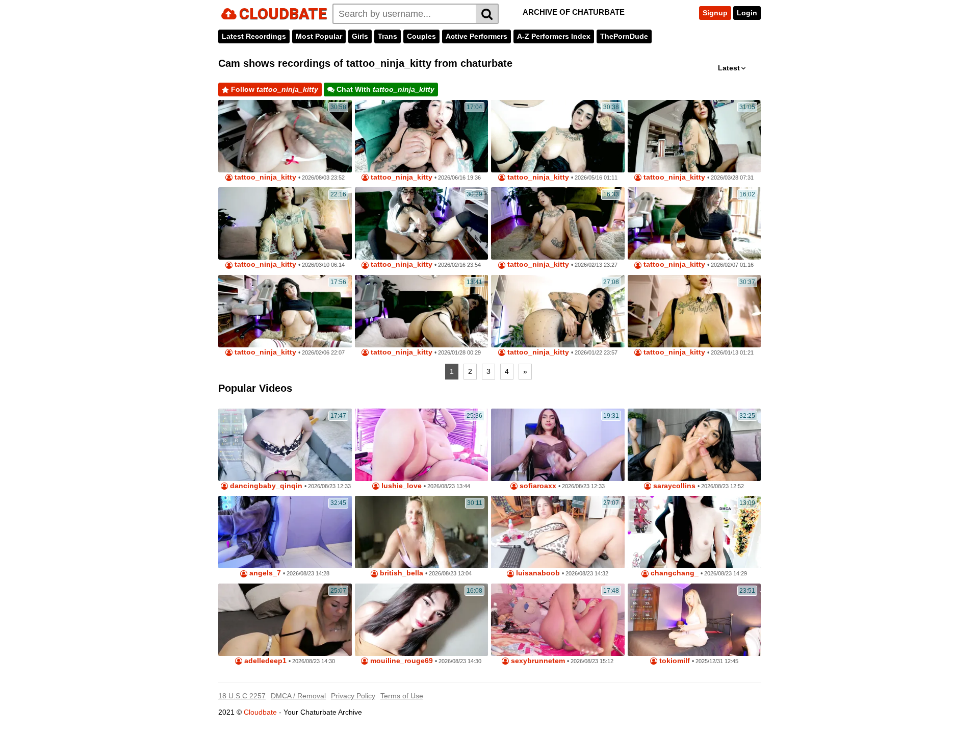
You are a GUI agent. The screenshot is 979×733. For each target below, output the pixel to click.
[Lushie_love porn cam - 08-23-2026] (421, 445)
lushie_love (400, 486)
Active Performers (476, 36)
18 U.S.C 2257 (242, 696)
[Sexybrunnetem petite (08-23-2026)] (558, 620)
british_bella (400, 573)
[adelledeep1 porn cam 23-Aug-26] (285, 620)
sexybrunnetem (537, 661)
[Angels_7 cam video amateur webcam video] (285, 532)
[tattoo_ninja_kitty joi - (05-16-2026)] (558, 136)
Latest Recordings (254, 36)
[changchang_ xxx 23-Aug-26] (694, 532)
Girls (360, 36)
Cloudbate (260, 712)
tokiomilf (673, 661)
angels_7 (264, 573)
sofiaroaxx (537, 486)
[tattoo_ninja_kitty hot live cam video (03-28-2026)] (694, 136)
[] (487, 14)
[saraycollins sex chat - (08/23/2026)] (694, 445)
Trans (387, 36)
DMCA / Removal (298, 696)
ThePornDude (624, 36)
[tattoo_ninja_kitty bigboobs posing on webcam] (421, 311)
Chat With (384, 89)
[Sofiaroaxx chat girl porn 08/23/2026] (558, 445)
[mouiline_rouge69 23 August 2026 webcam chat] (421, 620)
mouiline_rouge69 (400, 661)
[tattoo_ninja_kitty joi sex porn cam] (421, 223)
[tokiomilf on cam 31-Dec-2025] (694, 620)
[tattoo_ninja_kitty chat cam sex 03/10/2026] (285, 223)
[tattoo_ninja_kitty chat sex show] (694, 311)
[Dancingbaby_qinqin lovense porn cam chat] (285, 445)
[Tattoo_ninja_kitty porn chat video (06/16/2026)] (421, 136)
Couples (421, 36)
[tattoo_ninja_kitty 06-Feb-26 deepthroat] (285, 311)
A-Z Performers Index (553, 36)
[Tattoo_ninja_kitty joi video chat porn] (694, 223)
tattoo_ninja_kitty (264, 177)
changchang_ (674, 573)
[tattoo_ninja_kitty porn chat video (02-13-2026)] (558, 223)
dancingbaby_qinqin (265, 486)
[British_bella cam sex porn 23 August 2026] (421, 532)
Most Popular (319, 36)
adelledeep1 (264, 661)
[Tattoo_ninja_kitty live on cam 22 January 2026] (558, 311)
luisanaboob (537, 573)
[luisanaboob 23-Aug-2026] (558, 532)
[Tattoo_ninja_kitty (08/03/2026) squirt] (285, 136)
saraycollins (673, 486)
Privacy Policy (353, 696)
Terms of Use (401, 696)
